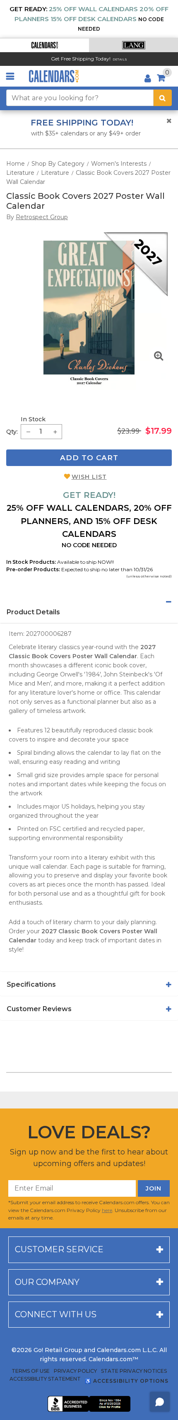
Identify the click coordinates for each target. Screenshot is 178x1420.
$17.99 (158, 431)
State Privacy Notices (134, 1371)
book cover (129, 665)
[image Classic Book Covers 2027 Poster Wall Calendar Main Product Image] (89, 311)
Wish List (89, 477)
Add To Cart (89, 458)
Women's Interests (119, 163)
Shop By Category (57, 163)
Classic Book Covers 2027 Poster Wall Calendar (85, 201)
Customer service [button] (59, 1249)
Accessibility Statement (45, 1379)
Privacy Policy (75, 1371)
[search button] (163, 97)
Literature (20, 172)
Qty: (12, 432)
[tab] (89, 602)
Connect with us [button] (55, 1314)
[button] (44, 45)
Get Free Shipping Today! (81, 59)
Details (120, 59)
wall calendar (48, 866)
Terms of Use (31, 1371)
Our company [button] (47, 1282)
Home (15, 163)
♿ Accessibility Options (126, 1381)
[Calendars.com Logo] (54, 76)
